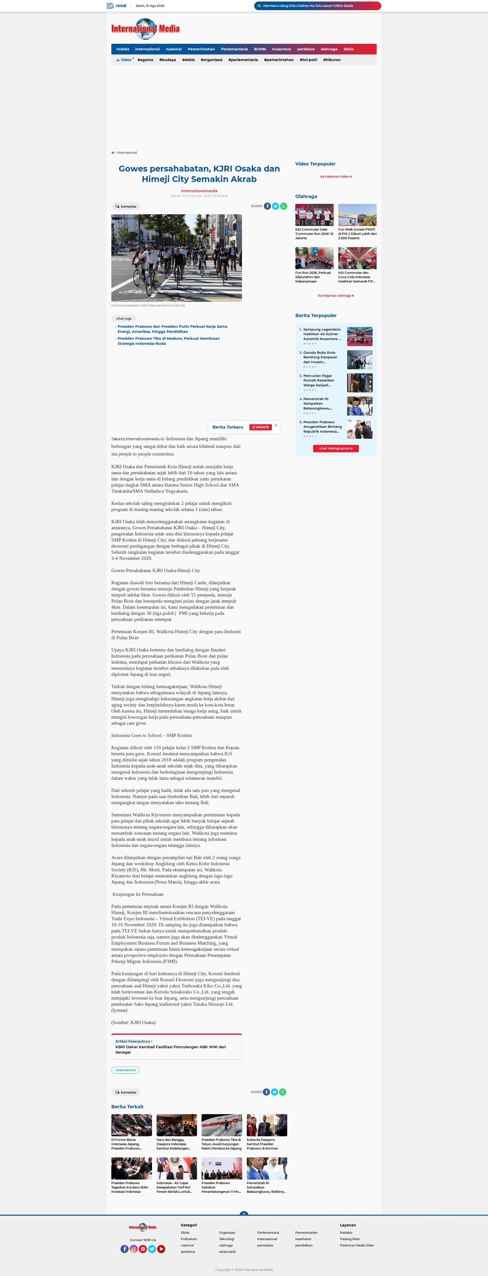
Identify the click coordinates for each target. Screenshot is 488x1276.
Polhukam (189, 1239)
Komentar (128, 206)
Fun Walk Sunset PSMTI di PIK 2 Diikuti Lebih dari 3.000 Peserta (357, 234)
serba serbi (227, 1252)
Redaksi (346, 1233)
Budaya (169, 60)
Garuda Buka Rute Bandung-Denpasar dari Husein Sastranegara (320, 357)
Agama (146, 60)
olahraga (329, 49)
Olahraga (306, 196)
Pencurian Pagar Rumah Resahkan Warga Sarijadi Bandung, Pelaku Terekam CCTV (318, 380)
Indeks (122, 49)
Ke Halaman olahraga (335, 295)
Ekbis (349, 49)
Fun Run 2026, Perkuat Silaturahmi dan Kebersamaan (313, 277)
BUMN (260, 49)
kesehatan (303, 1239)
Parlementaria (234, 49)
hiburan (333, 60)
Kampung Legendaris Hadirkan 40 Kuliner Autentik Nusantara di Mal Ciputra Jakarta (322, 334)
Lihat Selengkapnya (334, 448)
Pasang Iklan (350, 1239)
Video (126, 60)
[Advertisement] (244, 105)
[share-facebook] (267, 206)
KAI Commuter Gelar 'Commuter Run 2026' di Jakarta (314, 234)
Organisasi (212, 60)
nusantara (281, 49)
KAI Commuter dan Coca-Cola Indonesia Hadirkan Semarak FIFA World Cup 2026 (356, 277)
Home (121, 6)
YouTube (164, 1255)
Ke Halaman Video (334, 176)
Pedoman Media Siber (357, 1245)
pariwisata (265, 1245)
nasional (174, 49)
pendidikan (304, 1245)
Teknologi (226, 1239)
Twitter (154, 1255)
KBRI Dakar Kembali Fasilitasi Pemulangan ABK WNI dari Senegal (170, 1049)
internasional (147, 49)
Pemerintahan (201, 49)
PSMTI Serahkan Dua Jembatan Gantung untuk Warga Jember (311, 6)
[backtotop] (244, 1215)
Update (262, 427)
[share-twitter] (275, 206)
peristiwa (306, 49)
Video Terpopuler (315, 164)
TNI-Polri (309, 60)
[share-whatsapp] (283, 206)
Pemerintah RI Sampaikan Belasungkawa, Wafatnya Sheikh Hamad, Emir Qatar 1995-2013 (320, 403)
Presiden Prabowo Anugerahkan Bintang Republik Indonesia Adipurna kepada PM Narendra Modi (322, 427)
